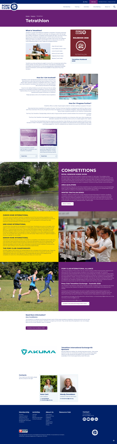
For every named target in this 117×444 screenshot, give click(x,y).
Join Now (21, 414)
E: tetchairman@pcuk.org (66, 398)
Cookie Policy (49, 423)
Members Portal (103, 1)
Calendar (34, 414)
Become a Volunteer (37, 417)
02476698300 (87, 414)
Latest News (49, 414)
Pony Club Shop (50, 416)
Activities (86, 6)
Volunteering (96, 6)
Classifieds (48, 417)
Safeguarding (49, 421)
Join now (93, 1)
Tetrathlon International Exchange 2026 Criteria (75, 303)
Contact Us (48, 419)
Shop (86, 1)
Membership (66, 6)
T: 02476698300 (44, 398)
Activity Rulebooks (36, 419)
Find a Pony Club (23, 417)
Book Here (24, 156)
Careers (48, 420)
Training (77, 6)
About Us (107, 6)
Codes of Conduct (23, 416)
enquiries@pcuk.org (88, 415)
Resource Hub (111, 1)
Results (34, 416)
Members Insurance (24, 419)
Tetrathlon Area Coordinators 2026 (36, 328)
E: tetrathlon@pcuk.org (46, 400)
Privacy (47, 424)
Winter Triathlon (67, 203)
